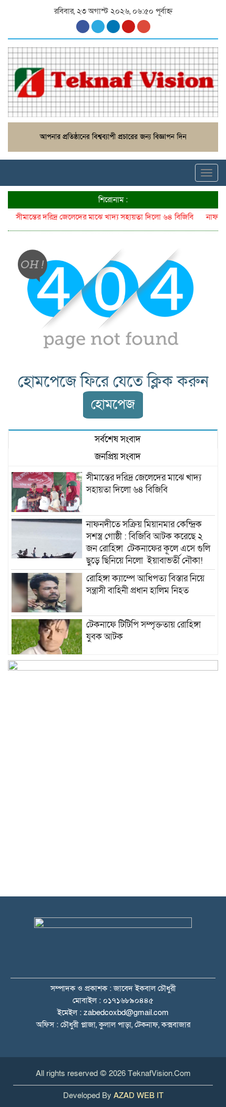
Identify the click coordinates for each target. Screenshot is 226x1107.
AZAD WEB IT (138, 1095)
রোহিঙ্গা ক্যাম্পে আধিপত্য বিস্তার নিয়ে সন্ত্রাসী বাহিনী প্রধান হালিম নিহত (146, 584)
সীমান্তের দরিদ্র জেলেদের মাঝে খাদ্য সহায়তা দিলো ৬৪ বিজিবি (100, 217)
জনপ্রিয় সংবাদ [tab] (117, 457)
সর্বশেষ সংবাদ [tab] (117, 439)
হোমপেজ (113, 404)
